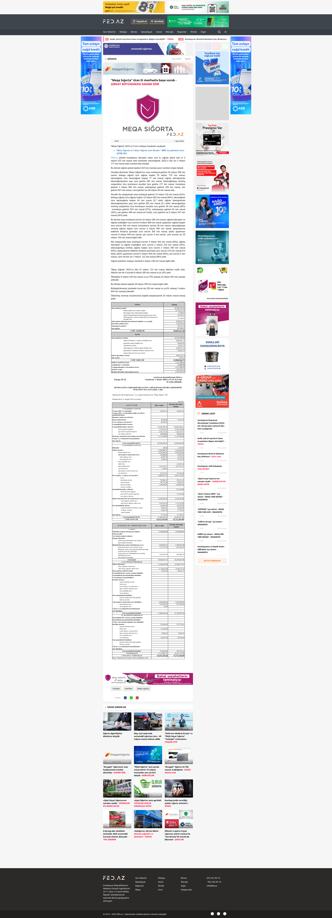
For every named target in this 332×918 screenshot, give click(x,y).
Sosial (159, 31)
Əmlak (194, 31)
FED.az (114, 158)
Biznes (134, 31)
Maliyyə (123, 31)
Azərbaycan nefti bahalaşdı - (218, 39)
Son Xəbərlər (109, 31)
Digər (203, 31)
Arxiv (160, 889)
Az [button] (225, 31)
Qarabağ (158, 21)
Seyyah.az (142, 21)
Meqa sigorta (143, 688)
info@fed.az (212, 885)
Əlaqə (137, 889)
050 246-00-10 (214, 881)
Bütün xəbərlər (212, 560)
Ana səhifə (176, 58)
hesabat (116, 688)
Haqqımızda (186, 889)
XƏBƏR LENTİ (208, 413)
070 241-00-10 (213, 878)
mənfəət (128, 688)
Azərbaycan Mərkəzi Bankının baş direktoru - (160, 39)
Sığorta (188, 58)
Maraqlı (169, 31)
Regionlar (182, 31)
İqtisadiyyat (146, 31)
